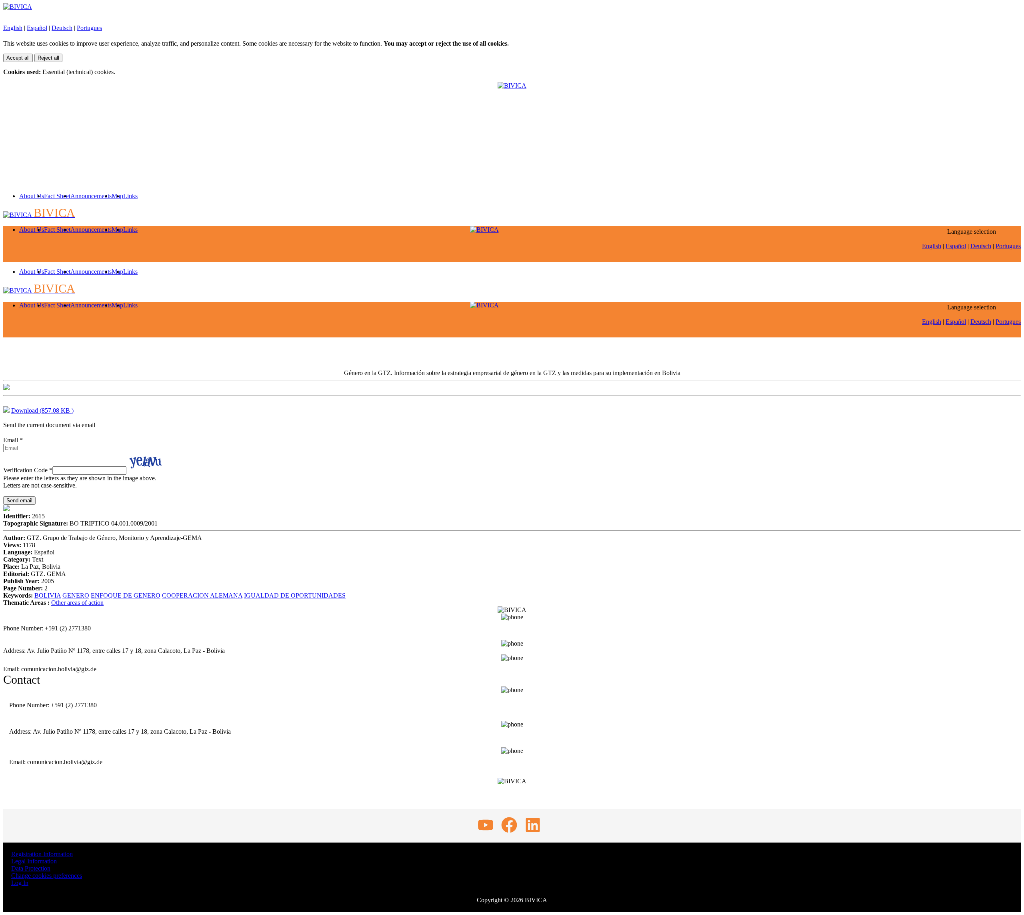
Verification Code (27, 470)
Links (130, 196)
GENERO (75, 595)
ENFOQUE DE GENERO (125, 595)
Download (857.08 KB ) (42, 410)
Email (13, 440)
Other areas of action (77, 602)
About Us (31, 196)
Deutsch (62, 27)
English (12, 27)
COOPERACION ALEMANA (202, 595)
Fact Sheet (57, 196)
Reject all (48, 58)
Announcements (91, 196)
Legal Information (34, 861)
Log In (19, 882)
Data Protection (30, 868)
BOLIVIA (47, 595)
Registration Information (42, 854)
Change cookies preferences (46, 875)
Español (37, 27)
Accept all (18, 58)
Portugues (89, 27)
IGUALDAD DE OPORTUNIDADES (295, 595)
